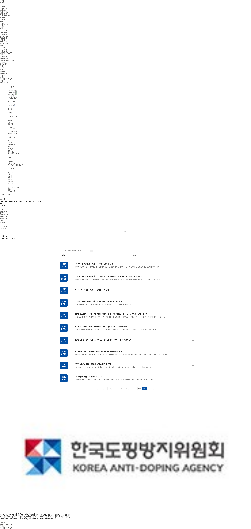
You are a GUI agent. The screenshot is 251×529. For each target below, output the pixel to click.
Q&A (1, 55)
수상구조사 (3, 31)
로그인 (2, 1)
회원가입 (2, 3)
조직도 (2, 70)
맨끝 (152, 388)
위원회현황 (3, 73)
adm (55, 519)
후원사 (2, 81)
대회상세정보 (4, 12)
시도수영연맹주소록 (6, 79)
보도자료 (2, 47)
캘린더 (2, 21)
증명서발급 (3, 32)
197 (131, 388)
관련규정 (2, 75)
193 (114, 388)
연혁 (1, 66)
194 (118, 388)
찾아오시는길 (4, 83)
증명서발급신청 (5, 34)
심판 (1, 29)
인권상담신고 (4, 59)
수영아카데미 (4, 25)
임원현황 (2, 72)
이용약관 (2, 522)
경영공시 (2, 77)
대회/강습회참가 (5, 16)
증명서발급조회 (5, 36)
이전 (102, 388)
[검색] (91, 251)
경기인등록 (3, 18)
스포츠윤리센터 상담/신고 (8, 60)
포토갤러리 (3, 49)
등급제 (2, 27)
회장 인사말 (3, 64)
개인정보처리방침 (5, 521)
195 (122, 388)
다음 (148, 388)
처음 (98, 388)
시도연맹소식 (4, 44)
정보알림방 (3, 38)
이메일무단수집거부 (6, 524)
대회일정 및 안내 (5, 8)
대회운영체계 (4, 10)
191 (106, 388)
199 (139, 388)
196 (126, 388)
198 (135, 388)
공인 (1, 46)
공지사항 (2, 40)
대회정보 (2, 6)
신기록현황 (3, 14)
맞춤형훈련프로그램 (6, 53)
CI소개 (2, 68)
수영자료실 (3, 42)
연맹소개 (2, 62)
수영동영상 (3, 51)
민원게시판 (3, 57)
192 (110, 388)
